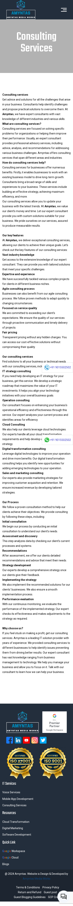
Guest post (50, 892)
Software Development (16, 834)
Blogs (5, 864)
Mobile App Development (17, 798)
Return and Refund (29, 892)
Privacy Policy (50, 887)
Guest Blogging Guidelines (30, 897)
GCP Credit (54, 897)
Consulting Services (14, 805)
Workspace (13, 851)
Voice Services (11, 792)
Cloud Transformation (15, 821)
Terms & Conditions (28, 887)
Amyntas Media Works (36, 878)
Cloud (10, 857)
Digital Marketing (12, 828)
